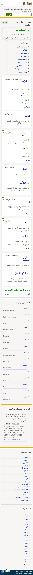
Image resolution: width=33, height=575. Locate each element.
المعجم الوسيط (22, 59)
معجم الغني (23, 53)
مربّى (25, 333)
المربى (25, 371)
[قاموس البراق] (27, 3)
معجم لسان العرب (21, 65)
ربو (18, 174)
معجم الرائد (23, 56)
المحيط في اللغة (22, 62)
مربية (25, 352)
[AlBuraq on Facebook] (2, 572)
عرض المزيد (27, 107)
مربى (25, 308)
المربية (25, 397)
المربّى (25, 390)
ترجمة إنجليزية (23, 72)
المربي (25, 359)
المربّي (25, 384)
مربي (25, 320)
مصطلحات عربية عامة (20, 69)
